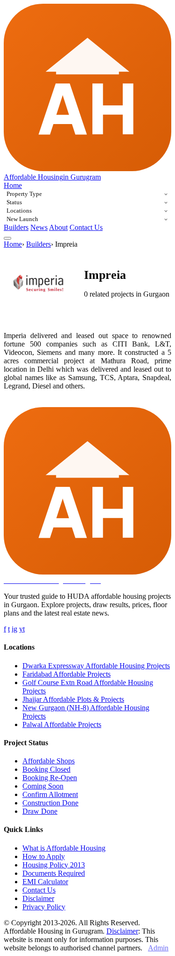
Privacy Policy (43, 907)
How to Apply (43, 856)
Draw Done (39, 811)
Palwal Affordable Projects (61, 724)
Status (14, 202)
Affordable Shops (48, 761)
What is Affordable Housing (63, 848)
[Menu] (7, 238)
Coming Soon (42, 786)
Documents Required (53, 873)
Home (13, 185)
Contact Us (86, 227)
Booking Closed (46, 769)
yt (22, 629)
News (39, 227)
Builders (16, 227)
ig (14, 629)
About (58, 227)
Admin (158, 948)
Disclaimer (38, 898)
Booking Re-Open (49, 778)
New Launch (22, 218)
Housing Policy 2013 (53, 865)
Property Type (24, 193)
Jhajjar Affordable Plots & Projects (73, 699)
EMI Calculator (45, 882)
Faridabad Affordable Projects (66, 674)
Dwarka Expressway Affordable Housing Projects (96, 666)
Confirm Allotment (50, 794)
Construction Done (50, 803)
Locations (19, 210)
